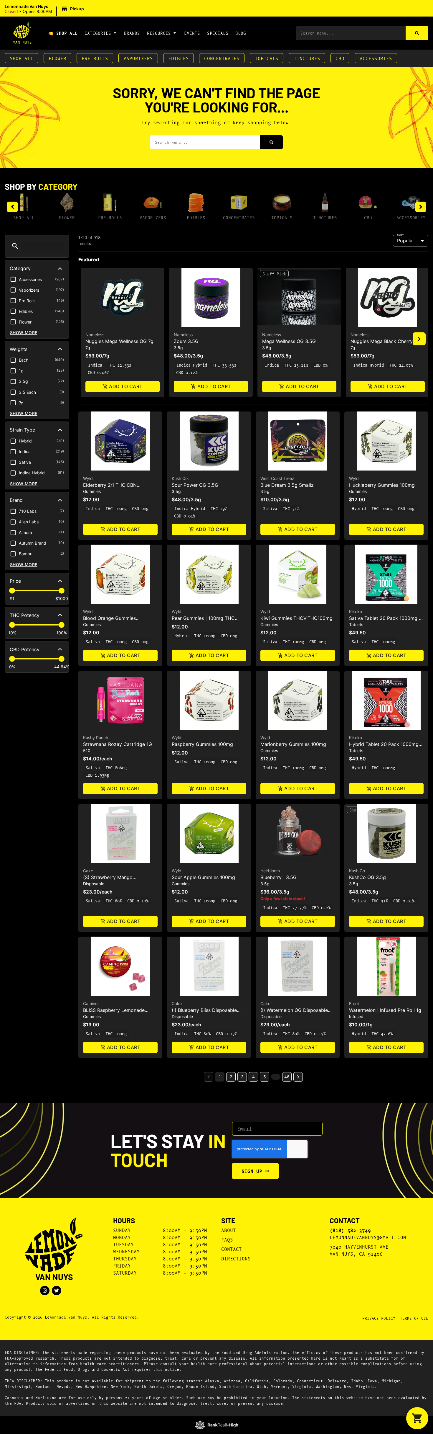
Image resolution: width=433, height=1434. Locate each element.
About (228, 1229)
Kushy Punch (95, 737)
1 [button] (220, 1076)
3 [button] (242, 1076)
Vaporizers (138, 58)
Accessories (376, 58)
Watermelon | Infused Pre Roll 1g (385, 1010)
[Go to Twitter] (56, 1290)
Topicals (266, 58)
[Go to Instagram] (44, 1290)
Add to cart (125, 386)
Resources (159, 33)
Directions (236, 1258)
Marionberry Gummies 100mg (293, 744)
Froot (354, 1003)
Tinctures (307, 58)
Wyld (88, 478)
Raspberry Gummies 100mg (202, 744)
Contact (231, 1248)
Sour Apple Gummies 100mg (203, 877)
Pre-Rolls (95, 58)
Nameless (94, 334)
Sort (400, 235)
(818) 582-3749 (350, 1230)
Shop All (21, 58)
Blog (240, 33)
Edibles (178, 58)
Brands (132, 33)
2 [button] (231, 1076)
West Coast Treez (277, 478)
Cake (88, 870)
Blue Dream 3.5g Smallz (287, 485)
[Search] (417, 33)
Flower (57, 58)
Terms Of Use (414, 1318)
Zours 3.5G (186, 341)
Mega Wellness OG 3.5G (289, 341)
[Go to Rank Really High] (216, 1424)
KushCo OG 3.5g (367, 877)
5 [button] (264, 1076)
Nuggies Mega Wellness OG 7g (119, 341)
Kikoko (355, 611)
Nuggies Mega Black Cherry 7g (385, 341)
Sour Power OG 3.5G (195, 485)
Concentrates (221, 58)
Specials (217, 33)
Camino (90, 1003)
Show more (23, 332)
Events (192, 33)
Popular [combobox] (405, 241)
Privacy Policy (378, 1318)
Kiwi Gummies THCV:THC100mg (296, 618)
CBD (340, 58)
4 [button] (253, 1076)
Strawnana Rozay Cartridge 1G (117, 744)
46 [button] (287, 1076)
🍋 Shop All (62, 33)
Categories (98, 33)
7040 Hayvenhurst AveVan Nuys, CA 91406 (359, 1250)
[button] (45, 9)
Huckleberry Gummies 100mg (382, 485)
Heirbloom (270, 870)
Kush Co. (180, 478)
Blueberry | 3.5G (278, 877)
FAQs (227, 1239)
